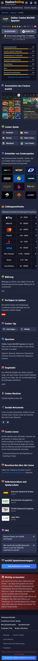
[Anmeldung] (31, 2)
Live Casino (29, 143)
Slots (26, 133)
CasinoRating (8, 639)
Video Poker (29, 138)
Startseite (5, 13)
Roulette (9, 133)
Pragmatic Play (6, 628)
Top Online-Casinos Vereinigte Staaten (19, 658)
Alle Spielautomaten (8, 625)
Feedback (7, 648)
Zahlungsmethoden (8, 617)
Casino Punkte (18, 635)
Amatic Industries (21, 628)
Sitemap (6, 635)
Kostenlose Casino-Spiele (10, 621)
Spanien (13, 13)
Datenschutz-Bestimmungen (14, 644)
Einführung (5, 8)
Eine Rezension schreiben (19, 566)
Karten (9, 138)
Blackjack (10, 143)
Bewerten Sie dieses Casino (19, 77)
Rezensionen (10, 31)
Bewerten (29, 31)
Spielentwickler (24, 625)
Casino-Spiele (30, 8)
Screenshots (17, 8)
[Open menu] (2, 3)
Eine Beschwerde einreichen (12, 473)
